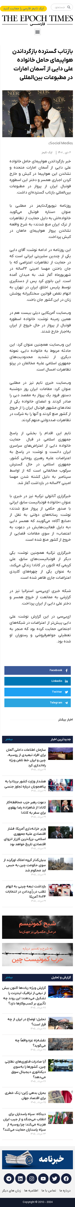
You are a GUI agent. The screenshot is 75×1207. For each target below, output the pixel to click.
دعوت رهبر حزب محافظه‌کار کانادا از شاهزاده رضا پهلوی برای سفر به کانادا (26, 807)
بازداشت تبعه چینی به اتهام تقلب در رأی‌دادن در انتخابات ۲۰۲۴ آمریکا (25, 891)
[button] (37, 31)
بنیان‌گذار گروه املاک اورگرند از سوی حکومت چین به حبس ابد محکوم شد (25, 865)
